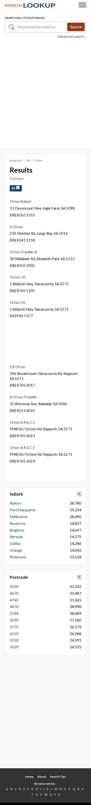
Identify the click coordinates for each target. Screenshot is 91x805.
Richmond (18, 557)
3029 (14, 647)
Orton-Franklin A (23, 252)
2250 (14, 640)
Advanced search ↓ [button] (72, 36)
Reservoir (18, 523)
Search (76, 26)
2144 (14, 613)
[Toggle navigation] (82, 5)
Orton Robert (21, 201)
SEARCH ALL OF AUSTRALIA (25, 18)
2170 (14, 627)
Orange (16, 550)
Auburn (15, 503)
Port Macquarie (22, 510)
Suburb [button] (16, 494)
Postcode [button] (19, 577)
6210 (14, 633)
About (41, 776)
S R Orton (17, 367)
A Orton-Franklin (23, 397)
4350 (14, 586)
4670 (14, 593)
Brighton (17, 530)
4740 (14, 600)
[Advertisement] (45, 93)
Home (29, 776)
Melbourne (18, 516)
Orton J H (17, 277)
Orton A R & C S (22, 422)
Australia (16, 160)
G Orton (16, 227)
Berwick (16, 536)
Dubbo (15, 543)
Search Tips (58, 776)
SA (28, 160)
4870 (14, 606)
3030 (14, 620)
